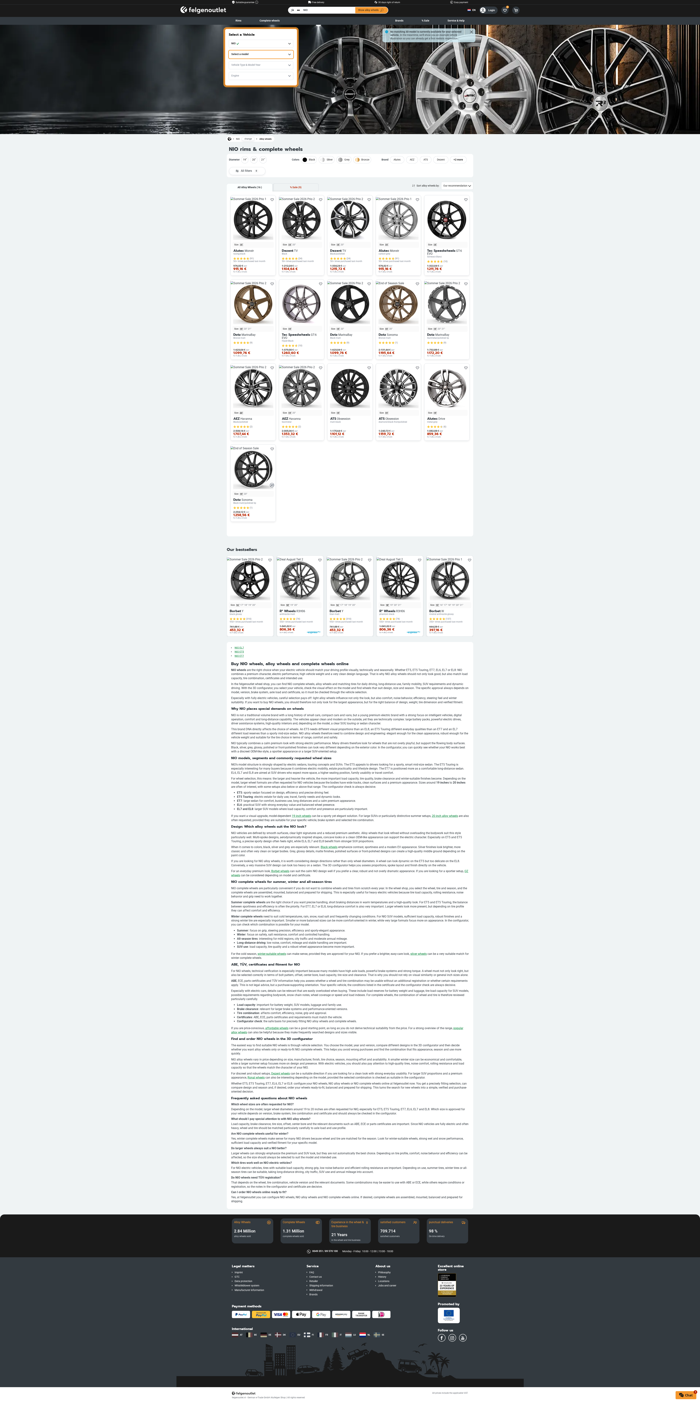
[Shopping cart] (516, 10)
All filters (249, 171)
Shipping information (321, 1285)
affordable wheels (276, 1028)
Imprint (239, 1272)
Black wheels (329, 847)
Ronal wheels (256, 1077)
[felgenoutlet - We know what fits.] (203, 10)
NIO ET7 (239, 656)
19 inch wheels (301, 816)
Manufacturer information (249, 1290)
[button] (266, 1266)
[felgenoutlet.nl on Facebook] (442, 1338)
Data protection (243, 1281)
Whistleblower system (247, 1285)
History (382, 1276)
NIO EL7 (239, 647)
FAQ (311, 1272)
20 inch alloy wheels (445, 816)
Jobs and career (387, 1285)
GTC (237, 1276)
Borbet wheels (280, 871)
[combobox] (261, 44)
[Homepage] (229, 139)
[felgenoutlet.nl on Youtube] (463, 1338)
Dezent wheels (280, 1073)
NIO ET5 (239, 651)
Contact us (315, 1276)
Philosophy (384, 1272)
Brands (399, 20)
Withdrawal (315, 1290)
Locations (383, 1281)
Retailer (313, 1281)
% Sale (425, 20)
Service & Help (456, 20)
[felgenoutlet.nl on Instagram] (452, 1338)
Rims (238, 20)
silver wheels (418, 954)
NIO (238, 139)
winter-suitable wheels (272, 954)
